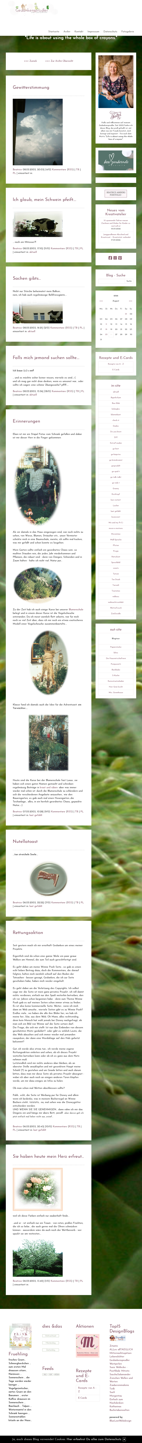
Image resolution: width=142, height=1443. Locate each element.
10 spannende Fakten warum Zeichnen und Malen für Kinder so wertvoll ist (115, 223)
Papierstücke (115, 647)
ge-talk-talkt (115, 477)
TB (77, 169)
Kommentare (59, 169)
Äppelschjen (116, 398)
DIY (116, 437)
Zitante (114, 1346)
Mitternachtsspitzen (120, 1353)
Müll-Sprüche (115, 540)
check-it (115, 420)
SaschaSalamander (120, 1374)
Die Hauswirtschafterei (116, 658)
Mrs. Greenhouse (116, 693)
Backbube (116, 670)
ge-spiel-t (116, 472)
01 (126, 314)
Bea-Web (116, 403)
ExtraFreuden (116, 443)
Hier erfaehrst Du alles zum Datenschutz (94, 1439)
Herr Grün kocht (116, 687)
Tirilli (112, 1389)
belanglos (116, 409)
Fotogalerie (127, 32)
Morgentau (116, 1396)
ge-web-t (116, 483)
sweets (116, 568)
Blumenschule (76, 609)
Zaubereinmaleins (119, 1385)
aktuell (33, 252)
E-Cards (115, 370)
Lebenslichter (117, 1356)
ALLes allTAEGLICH (121, 1349)
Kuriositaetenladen (116, 681)
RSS (70, 169)
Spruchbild (115, 562)
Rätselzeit (115, 557)
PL (14, 173)
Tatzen (116, 574)
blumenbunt (116, 415)
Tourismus (116, 591)
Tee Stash (116, 580)
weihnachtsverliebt (116, 602)
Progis (116, 551)
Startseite (53, 32)
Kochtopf (116, 494)
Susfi (112, 1392)
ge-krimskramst (115, 460)
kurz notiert (116, 500)
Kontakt (78, 32)
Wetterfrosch (116, 608)
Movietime (115, 534)
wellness (115, 597)
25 (106, 335)
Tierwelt (115, 585)
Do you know (115, 432)
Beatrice (17, 169)
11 (106, 324)
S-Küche (115, 675)
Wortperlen (116, 1364)
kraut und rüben (48, 787)
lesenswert (115, 517)
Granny (116, 489)
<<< (101, 301)
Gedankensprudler (120, 1360)
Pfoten (116, 545)
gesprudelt (115, 466)
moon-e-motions (116, 528)
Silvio (116, 653)
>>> (130, 301)
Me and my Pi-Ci (116, 523)
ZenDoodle (116, 614)
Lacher (116, 506)
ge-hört (116, 449)
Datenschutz (110, 32)
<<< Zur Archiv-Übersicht (59, 61)
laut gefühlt (35, 815)
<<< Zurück (30, 61)
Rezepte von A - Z (116, 364)
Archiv (67, 32)
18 (106, 329)
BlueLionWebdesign (120, 1421)
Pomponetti (116, 664)
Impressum (93, 32)
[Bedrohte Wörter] (87, 1345)
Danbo (116, 426)
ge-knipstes (116, 454)
